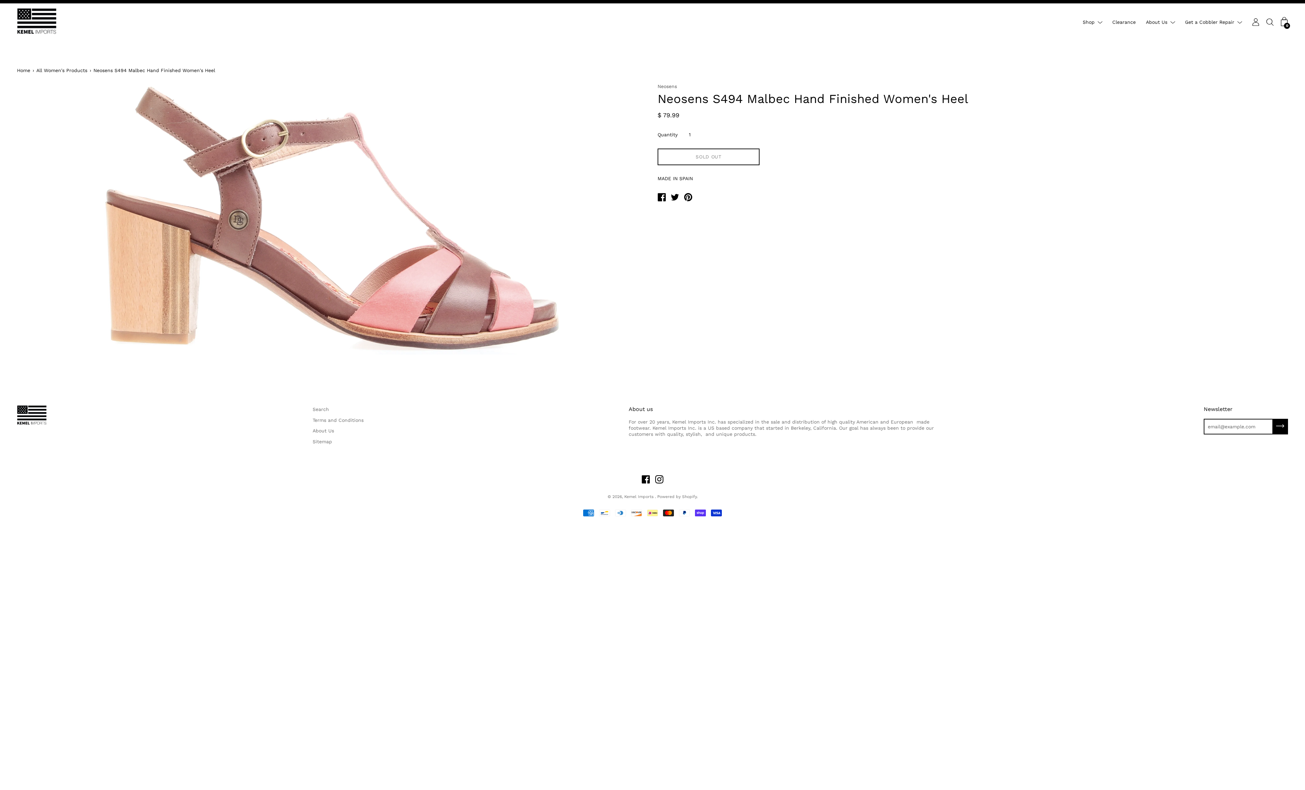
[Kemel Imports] (662, 198)
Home (23, 70)
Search (321, 409)
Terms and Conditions (338, 420)
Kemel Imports (639, 496)
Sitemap (322, 441)
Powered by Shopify (677, 496)
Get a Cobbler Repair (1209, 22)
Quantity (668, 134)
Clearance (1124, 22)
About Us (1156, 22)
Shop (1089, 22)
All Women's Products (61, 70)
